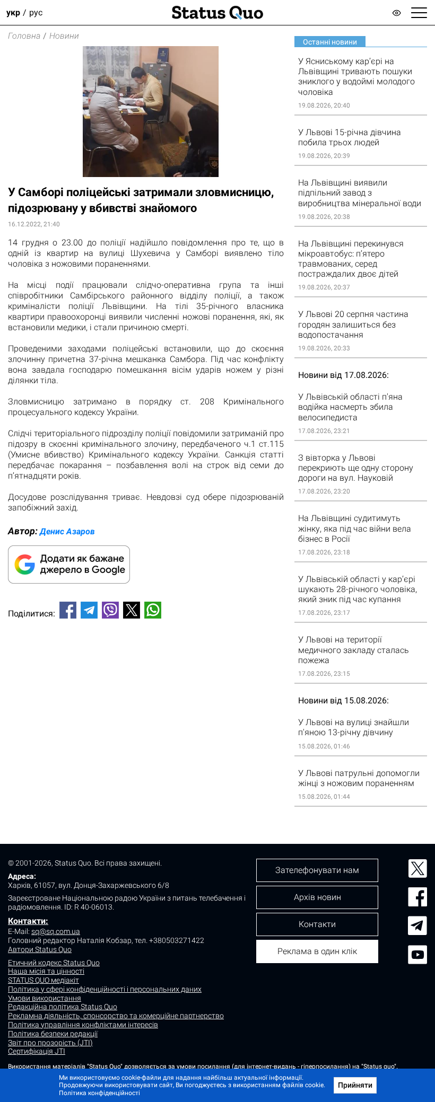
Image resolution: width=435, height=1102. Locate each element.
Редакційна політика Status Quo (62, 1006)
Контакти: (28, 921)
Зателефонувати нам (317, 870)
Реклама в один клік (317, 951)
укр (13, 12)
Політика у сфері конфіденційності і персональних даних (105, 989)
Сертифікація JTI (36, 1051)
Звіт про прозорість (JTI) (50, 1042)
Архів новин (317, 897)
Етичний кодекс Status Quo (54, 962)
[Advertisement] (146, 662)
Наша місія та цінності (46, 971)
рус (35, 12)
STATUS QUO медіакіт (43, 980)
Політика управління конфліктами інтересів (83, 1024)
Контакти (317, 924)
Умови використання (44, 998)
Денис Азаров (67, 531)
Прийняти (355, 1085)
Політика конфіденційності (99, 1093)
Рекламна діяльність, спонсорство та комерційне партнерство (116, 1015)
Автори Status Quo (40, 949)
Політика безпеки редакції (53, 1033)
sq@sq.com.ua (55, 931)
